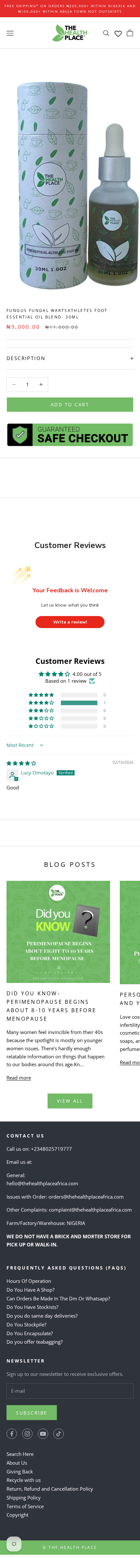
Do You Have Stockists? (32, 1307)
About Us (17, 1462)
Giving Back (20, 1471)
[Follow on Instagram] (27, 1433)
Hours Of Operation (29, 1281)
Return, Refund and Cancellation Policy (50, 1488)
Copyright (17, 1514)
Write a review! (70, 622)
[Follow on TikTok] (58, 1433)
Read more (19, 1077)
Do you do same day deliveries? (42, 1315)
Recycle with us (24, 1480)
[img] (21, 763)
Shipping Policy (24, 1497)
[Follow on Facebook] (11, 1433)
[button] (42, 703)
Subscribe (32, 1413)
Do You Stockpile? (26, 1324)
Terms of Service (25, 1506)
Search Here (20, 1454)
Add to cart (70, 404)
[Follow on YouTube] (43, 1433)
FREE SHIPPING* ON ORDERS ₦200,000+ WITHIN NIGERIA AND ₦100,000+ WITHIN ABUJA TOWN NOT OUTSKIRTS (70, 9)
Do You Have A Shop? (30, 1289)
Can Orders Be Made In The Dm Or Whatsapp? (58, 1298)
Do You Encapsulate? (30, 1333)
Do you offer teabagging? (35, 1341)
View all (70, 1101)
